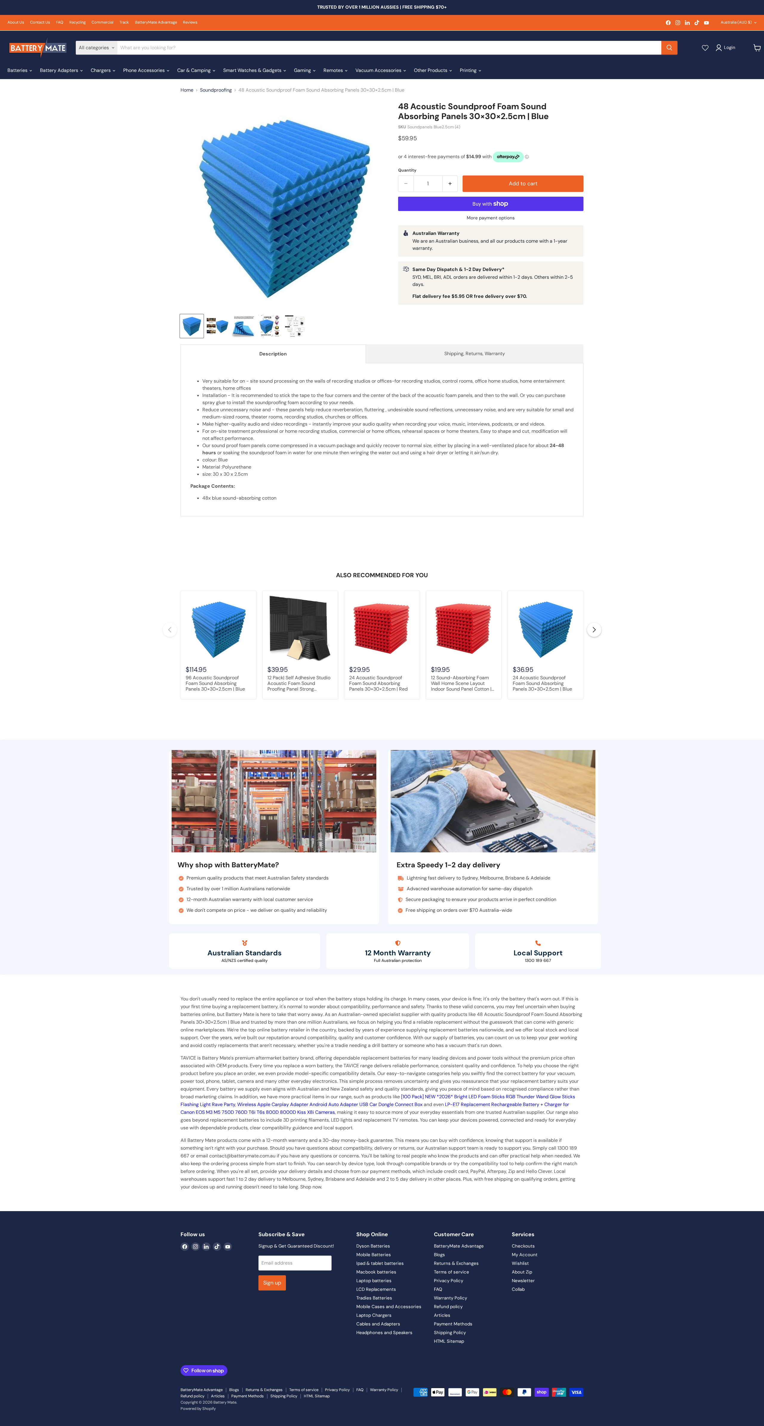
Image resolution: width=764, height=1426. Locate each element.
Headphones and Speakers (384, 1333)
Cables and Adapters (378, 1324)
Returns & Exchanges (456, 1263)
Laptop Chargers (374, 1315)
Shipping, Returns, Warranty (474, 353)
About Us (15, 22)
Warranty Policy (450, 1298)
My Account (524, 1255)
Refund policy (448, 1307)
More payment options (491, 218)
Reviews (190, 22)
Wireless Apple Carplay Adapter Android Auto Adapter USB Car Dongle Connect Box (330, 1104)
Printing (469, 70)
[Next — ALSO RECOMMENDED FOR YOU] (594, 630)
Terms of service (451, 1272)
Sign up (272, 1282)
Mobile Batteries (373, 1255)
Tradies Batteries (374, 1298)
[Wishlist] (705, 48)
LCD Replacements (376, 1289)
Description (273, 354)
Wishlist (520, 1263)
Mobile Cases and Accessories (388, 1307)
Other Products (431, 70)
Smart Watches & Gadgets (253, 70)
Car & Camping (194, 70)
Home (187, 90)
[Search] (669, 48)
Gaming (303, 70)
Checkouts (523, 1246)
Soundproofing (216, 90)
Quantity (407, 170)
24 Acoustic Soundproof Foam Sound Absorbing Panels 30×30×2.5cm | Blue (542, 683)
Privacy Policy (448, 1281)
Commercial (102, 22)
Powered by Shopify (198, 1408)
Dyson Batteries (373, 1246)
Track (124, 22)
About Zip (522, 1272)
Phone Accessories (144, 70)
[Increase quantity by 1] (450, 183)
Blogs (439, 1255)
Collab (518, 1289)
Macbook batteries (376, 1272)
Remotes (334, 70)
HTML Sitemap (449, 1341)
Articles (442, 1315)
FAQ (59, 22)
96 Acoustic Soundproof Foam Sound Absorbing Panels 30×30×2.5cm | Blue (215, 683)
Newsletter (523, 1281)
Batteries (18, 70)
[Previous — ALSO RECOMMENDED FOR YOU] (170, 630)
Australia (736, 22)
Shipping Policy (450, 1333)
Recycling (77, 22)
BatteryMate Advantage (156, 22)
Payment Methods (453, 1324)
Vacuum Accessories (379, 70)
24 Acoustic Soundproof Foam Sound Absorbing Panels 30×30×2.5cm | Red (378, 683)
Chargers (101, 70)
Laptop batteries (374, 1281)
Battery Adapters (59, 70)
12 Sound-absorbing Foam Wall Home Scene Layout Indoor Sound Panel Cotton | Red (461, 684)
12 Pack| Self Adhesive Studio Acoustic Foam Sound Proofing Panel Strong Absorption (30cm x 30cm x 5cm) (298, 684)
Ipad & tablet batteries (380, 1263)
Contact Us (40, 22)
